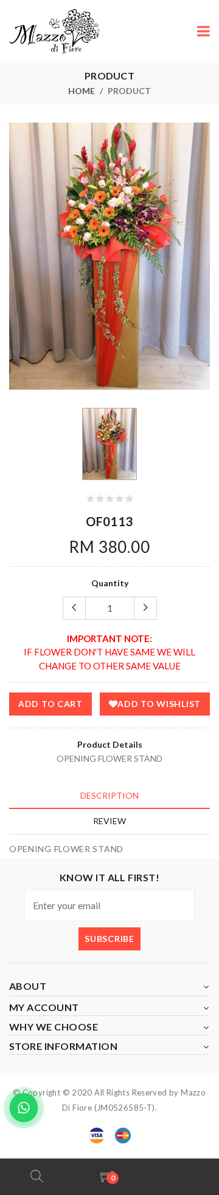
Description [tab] (109, 795)
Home (81, 91)
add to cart (50, 704)
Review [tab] (109, 821)
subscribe (109, 938)
